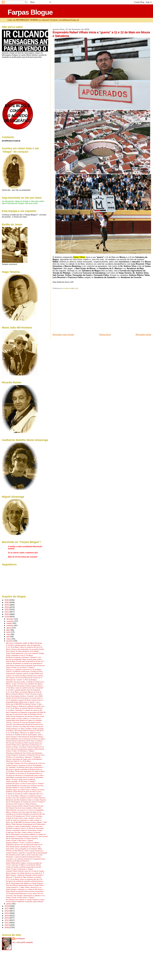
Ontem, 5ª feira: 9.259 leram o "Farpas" (19, 869)
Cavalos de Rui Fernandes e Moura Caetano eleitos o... (25, 686)
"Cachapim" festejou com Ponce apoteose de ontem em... (26, 763)
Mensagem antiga (143, 334)
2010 (7, 925)
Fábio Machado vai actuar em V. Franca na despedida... (25, 810)
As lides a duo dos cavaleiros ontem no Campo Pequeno (25, 798)
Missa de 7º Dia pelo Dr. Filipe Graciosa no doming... (24, 877)
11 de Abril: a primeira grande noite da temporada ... (24, 645)
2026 (7, 600)
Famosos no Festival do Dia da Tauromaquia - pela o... (25, 734)
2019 (7, 617)
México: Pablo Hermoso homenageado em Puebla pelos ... (26, 824)
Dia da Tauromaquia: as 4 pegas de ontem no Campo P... (26, 802)
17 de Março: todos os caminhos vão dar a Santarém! (24, 688)
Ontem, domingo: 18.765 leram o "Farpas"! (21, 781)
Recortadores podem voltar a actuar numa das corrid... (25, 855)
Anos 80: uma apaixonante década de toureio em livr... (25, 724)
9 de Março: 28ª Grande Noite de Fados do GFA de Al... (25, 730)
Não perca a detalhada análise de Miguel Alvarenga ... (25, 643)
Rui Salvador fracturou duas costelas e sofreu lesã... (24, 808)
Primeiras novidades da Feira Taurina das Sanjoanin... (24, 753)
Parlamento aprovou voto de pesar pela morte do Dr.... (25, 844)
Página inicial (105, 334)
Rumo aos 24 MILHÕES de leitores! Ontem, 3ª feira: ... (25, 704)
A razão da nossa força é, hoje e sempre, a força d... (24, 818)
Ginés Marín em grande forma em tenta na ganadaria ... (25, 777)
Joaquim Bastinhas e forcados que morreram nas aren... (25, 785)
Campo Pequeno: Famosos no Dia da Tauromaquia (24, 765)
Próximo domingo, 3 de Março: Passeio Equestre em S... (25, 747)
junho (8, 632)
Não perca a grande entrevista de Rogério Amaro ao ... (25, 769)
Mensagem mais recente (63, 334)
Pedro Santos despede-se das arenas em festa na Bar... (25, 716)
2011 (7, 923)
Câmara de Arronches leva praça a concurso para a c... (25, 698)
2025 (7, 602)
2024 (7, 605)
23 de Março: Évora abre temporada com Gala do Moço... (26, 771)
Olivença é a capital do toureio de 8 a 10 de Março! (24, 669)
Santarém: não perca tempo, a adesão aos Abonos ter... (25, 682)
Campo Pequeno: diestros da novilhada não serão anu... (25, 706)
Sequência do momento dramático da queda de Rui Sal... (26, 814)
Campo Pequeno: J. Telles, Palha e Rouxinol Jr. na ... (24, 887)
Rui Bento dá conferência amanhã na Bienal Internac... (25, 881)
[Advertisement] (75, 312)
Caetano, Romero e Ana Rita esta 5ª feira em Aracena (24, 726)
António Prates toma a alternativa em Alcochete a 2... (24, 745)
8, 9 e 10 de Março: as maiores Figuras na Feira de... (24, 692)
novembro (10, 621)
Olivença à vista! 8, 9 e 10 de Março (18, 761)
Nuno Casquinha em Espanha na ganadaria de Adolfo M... (26, 712)
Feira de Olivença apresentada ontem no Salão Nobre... (25, 885)
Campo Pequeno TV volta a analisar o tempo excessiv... (25, 728)
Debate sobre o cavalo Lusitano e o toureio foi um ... (24, 718)
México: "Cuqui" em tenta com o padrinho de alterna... (24, 684)
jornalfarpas (20, 939)
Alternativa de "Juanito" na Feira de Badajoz (21, 680)
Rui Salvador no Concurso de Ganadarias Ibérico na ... (25, 773)
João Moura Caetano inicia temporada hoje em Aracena (25, 665)
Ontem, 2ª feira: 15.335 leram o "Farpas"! (20, 751)
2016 (7, 911)
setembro (10, 625)
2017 (7, 908)
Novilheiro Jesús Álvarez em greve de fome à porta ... (24, 791)
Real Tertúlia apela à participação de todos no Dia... (24, 846)
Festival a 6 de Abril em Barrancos (17, 861)
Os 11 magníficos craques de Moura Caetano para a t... (25, 700)
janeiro (9, 904)
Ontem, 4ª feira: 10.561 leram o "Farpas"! (20, 897)
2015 (7, 913)
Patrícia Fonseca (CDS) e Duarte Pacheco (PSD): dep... (25, 806)
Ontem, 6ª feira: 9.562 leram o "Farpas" (19, 840)
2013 (7, 918)
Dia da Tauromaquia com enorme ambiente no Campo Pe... (26, 834)
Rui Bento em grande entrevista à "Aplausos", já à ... (24, 657)
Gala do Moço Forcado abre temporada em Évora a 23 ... (26, 661)
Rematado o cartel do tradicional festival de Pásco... (24, 857)
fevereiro (9, 641)
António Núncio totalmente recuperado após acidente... (25, 901)
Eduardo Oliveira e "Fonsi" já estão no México (22, 787)
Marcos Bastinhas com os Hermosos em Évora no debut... (26, 739)
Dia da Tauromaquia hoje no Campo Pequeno (22, 838)
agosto (9, 628)
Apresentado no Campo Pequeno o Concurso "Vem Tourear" (27, 836)
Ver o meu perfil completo (22, 942)
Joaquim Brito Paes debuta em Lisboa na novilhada (24, 720)
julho (8, 630)
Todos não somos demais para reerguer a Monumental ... (26, 749)
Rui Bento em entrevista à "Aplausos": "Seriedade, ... (24, 757)
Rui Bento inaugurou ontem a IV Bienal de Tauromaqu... (25, 828)
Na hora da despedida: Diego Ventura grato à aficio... (24, 659)
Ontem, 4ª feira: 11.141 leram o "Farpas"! (20, 667)
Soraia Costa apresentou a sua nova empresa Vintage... (25, 653)
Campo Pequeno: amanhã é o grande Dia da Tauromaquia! (26, 853)
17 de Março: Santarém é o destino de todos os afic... (24, 710)
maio (8, 634)
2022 (7, 609)
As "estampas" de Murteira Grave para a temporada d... (25, 767)
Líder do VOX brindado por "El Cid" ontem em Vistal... (24, 816)
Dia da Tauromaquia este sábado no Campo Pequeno (24, 883)
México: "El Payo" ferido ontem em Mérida (20, 779)
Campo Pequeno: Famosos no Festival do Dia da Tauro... (26, 755)
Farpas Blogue (30, 12)
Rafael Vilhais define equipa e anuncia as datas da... (24, 863)
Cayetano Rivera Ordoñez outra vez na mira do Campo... (25, 871)
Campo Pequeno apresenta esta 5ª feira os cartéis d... (25, 741)
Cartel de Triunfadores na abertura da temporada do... (25, 663)
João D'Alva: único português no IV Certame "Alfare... (24, 849)
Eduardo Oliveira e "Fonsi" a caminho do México (22, 842)
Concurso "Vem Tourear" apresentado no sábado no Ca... (26, 895)
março (9, 639)
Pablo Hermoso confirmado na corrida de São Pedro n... (25, 889)
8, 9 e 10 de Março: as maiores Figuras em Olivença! (24, 708)
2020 (7, 614)
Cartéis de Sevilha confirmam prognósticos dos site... (24, 867)
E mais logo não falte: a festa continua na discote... (24, 832)
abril (8, 636)
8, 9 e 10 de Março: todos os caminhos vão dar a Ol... (24, 647)
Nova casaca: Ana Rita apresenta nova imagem (22, 651)
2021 (7, 612)
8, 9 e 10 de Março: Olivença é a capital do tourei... (24, 732)
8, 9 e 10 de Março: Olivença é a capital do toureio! (24, 796)
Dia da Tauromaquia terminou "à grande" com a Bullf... (25, 696)
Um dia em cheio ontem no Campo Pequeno (21, 804)
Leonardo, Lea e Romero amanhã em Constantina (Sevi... (26, 859)
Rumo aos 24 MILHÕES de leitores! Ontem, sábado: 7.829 (26, 822)
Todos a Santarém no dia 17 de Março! (19, 655)
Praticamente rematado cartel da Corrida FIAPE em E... (25, 673)
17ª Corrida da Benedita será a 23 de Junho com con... (25, 893)
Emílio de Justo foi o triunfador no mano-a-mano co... (24, 820)
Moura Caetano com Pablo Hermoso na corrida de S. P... (25, 873)
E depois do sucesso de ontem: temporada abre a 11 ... (25, 794)
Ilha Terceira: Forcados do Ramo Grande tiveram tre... (24, 743)
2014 (7, 916)
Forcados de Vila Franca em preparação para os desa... (25, 775)
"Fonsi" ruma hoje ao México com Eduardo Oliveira (23, 865)
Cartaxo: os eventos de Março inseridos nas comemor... (25, 676)
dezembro (10, 619)
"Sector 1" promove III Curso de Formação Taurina (23, 722)
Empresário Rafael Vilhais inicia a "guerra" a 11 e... (23, 702)
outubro (9, 623)
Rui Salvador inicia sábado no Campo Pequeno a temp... (25, 899)
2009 (7, 927)
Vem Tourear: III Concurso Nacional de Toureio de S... (24, 677)
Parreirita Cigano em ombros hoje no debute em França (25, 789)
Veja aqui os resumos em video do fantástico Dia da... (24, 714)
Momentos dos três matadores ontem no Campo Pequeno (26, 800)
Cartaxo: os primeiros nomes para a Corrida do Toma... (25, 671)
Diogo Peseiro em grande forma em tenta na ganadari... (25, 891)
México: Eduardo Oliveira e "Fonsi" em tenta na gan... (24, 694)
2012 (7, 920)
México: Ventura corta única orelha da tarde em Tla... (24, 812)
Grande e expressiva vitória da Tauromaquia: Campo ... (25, 830)
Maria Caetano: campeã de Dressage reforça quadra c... (25, 875)
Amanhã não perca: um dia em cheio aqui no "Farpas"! (25, 783)
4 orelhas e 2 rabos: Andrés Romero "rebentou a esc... (25, 826)
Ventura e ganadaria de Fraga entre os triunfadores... (24, 759)
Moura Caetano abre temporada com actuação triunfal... (25, 649)
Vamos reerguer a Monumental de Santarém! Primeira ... (25, 737)
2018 (7, 906)
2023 (7, 607)
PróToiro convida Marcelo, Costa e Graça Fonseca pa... (25, 851)
